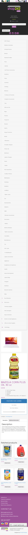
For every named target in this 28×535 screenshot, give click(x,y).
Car (5, 244)
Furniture (6, 82)
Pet (5, 198)
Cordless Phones (8, 173)
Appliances (6, 261)
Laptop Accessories (8, 256)
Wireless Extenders (8, 45)
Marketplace (7, 178)
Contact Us (6, 509)
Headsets (6, 74)
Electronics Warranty (6, 505)
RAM (5, 211)
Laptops (6, 66)
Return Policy (4, 501)
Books (5, 136)
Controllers (6, 236)
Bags (5, 111)
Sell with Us (4, 497)
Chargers (6, 281)
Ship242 (14, 19)
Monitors (6, 91)
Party (5, 78)
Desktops (6, 182)
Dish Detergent (7, 310)
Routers (6, 124)
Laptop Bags (7, 277)
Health (5, 269)
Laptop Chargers (8, 157)
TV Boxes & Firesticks (9, 95)
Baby (5, 294)
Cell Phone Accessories (9, 70)
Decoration (6, 219)
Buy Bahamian (7, 298)
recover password (14, 17)
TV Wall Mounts (7, 252)
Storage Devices (8, 49)
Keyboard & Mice (8, 57)
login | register (14, 16)
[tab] (5, 420)
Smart (5, 161)
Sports (5, 128)
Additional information (14, 420)
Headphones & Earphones (10, 265)
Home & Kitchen (8, 315)
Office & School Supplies (9, 323)
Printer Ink (6, 149)
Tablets (6, 223)
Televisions (6, 140)
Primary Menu (6, 30)
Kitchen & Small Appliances (10, 319)
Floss (5, 61)
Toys (5, 103)
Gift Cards (6, 248)
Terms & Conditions (6, 499)
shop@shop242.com (7, 512)
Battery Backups (8, 227)
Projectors (6, 120)
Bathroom (6, 153)
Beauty (6, 53)
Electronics (6, 302)
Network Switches (8, 290)
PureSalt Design (23, 532)
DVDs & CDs (7, 107)
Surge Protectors (8, 132)
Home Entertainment (9, 273)
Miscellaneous (7, 240)
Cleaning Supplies (8, 306)
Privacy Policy (4, 503)
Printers (6, 115)
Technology (6, 327)
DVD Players (7, 41)
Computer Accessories (9, 99)
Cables (5, 165)
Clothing (6, 86)
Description (5, 420)
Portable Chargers (8, 144)
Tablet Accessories (8, 232)
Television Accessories (9, 215)
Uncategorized (9, 416)
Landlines (6, 190)
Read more (21, 461)
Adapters (6, 207)
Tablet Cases (7, 194)
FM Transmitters (8, 169)
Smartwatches (7, 203)
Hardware (6, 285)
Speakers (6, 186)
